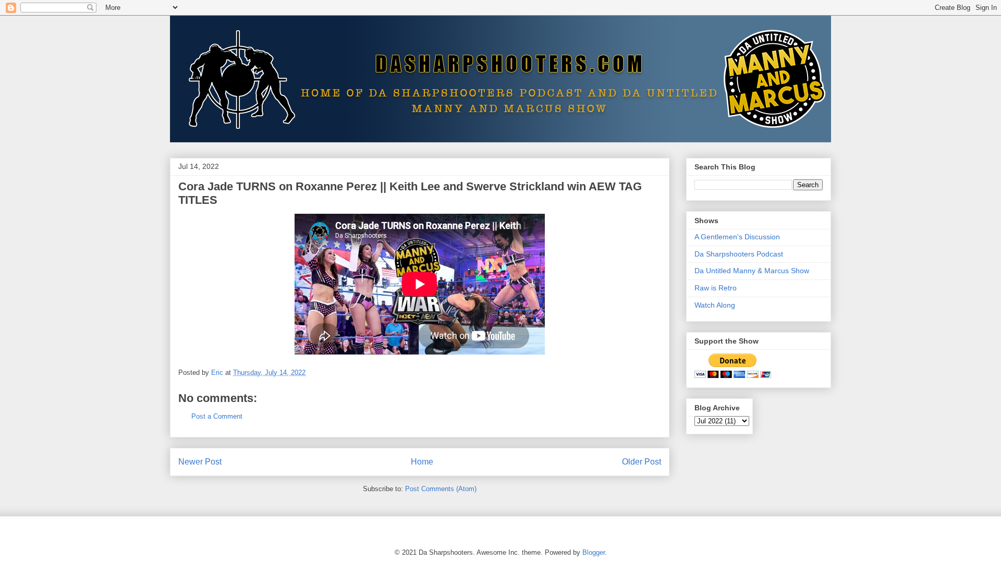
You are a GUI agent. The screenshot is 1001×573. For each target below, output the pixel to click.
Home (422, 461)
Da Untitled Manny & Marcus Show (751, 270)
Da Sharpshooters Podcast (738, 254)
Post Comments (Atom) (441, 489)
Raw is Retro (715, 288)
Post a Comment (216, 416)
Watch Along (714, 305)
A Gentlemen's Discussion (737, 237)
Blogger (593, 552)
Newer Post (200, 461)
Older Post (641, 461)
